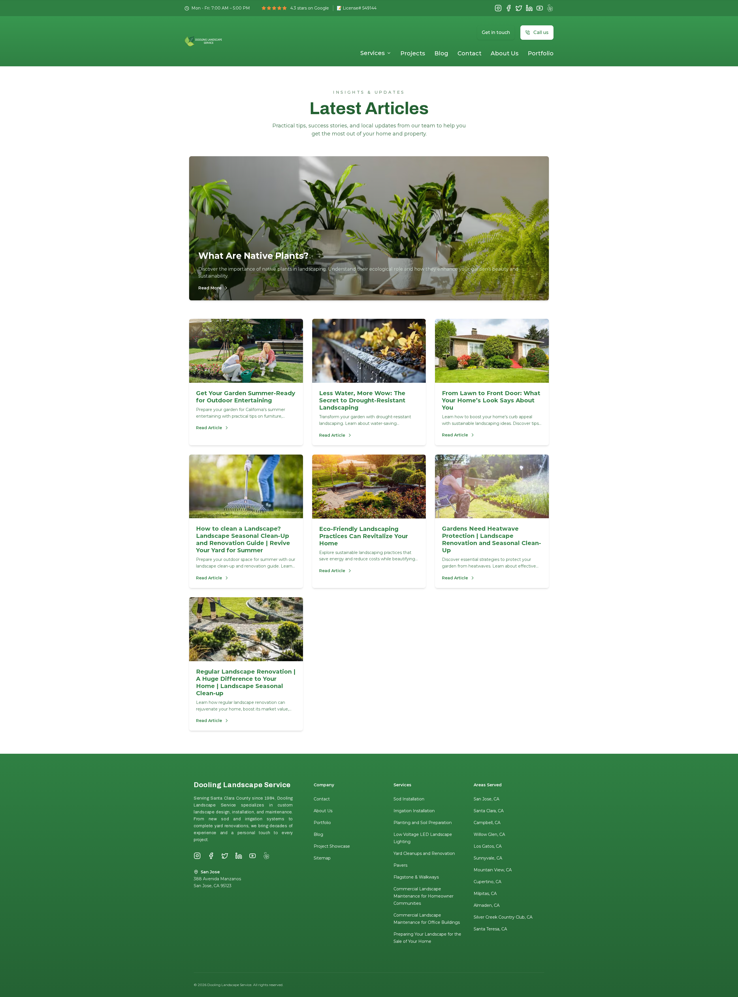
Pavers (400, 865)
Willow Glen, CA (489, 834)
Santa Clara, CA (489, 810)
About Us (505, 53)
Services (372, 53)
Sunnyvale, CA (488, 858)
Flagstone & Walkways (416, 877)
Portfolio (541, 53)
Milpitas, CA (485, 893)
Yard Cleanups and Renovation (424, 853)
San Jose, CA (486, 799)
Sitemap (322, 858)
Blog (441, 53)
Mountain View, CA (493, 869)
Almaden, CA (487, 905)
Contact (469, 53)
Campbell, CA (487, 822)
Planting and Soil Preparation (423, 822)
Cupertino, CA (487, 881)
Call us (541, 32)
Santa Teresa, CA (490, 929)
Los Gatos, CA (488, 846)
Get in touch (496, 32)
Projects (412, 53)
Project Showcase (332, 846)
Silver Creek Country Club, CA (503, 917)
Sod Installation (409, 799)
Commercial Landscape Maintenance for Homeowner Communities (423, 896)
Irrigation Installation (414, 810)
